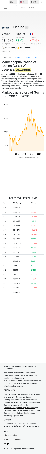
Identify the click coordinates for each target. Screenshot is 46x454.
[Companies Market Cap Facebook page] (5, 444)
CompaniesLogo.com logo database (19, 408)
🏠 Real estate (8, 48)
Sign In (13, 2)
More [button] (37, 57)
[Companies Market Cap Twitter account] (8, 444)
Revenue (18, 57)
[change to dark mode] (42, 2)
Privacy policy (11, 435)
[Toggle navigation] (5, 7)
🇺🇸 (22, 2)
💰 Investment (23, 48)
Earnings (28, 57)
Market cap (6, 57)
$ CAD (34, 2)
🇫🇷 (31, 34)
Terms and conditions (14, 439)
